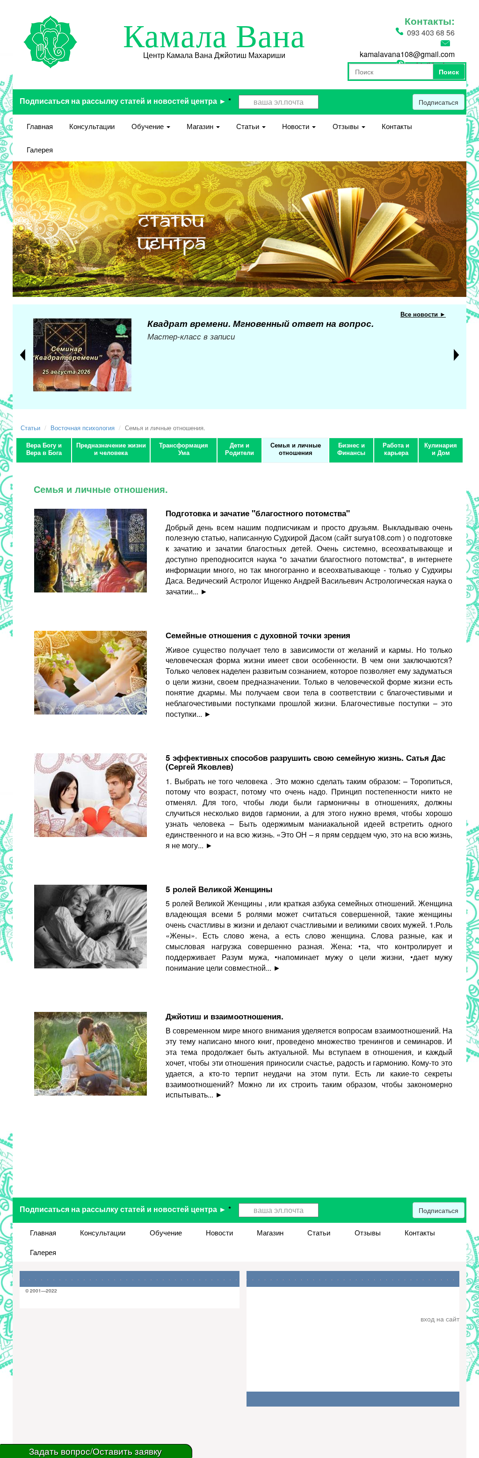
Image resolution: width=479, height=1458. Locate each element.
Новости (296, 126)
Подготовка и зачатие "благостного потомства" (258, 513)
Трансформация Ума (183, 448)
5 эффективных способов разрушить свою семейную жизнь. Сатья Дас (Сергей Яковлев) (305, 762)
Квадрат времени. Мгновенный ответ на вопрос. (260, 323)
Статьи (248, 126)
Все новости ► (423, 314)
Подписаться (438, 102)
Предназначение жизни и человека (111, 448)
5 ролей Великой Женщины (219, 889)
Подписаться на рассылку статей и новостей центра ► (125, 100)
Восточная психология (83, 427)
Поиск (449, 71)
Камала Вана (214, 36)
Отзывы (347, 126)
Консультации (92, 126)
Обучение (148, 126)
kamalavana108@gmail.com (407, 54)
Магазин (201, 126)
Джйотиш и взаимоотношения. (224, 1016)
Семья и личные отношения (295, 448)
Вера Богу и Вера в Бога (44, 448)
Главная (40, 126)
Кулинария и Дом (440, 448)
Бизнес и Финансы (351, 448)
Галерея (40, 149)
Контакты (397, 126)
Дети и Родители (239, 448)
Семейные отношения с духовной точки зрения (258, 635)
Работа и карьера (396, 448)
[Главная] (50, 40)
